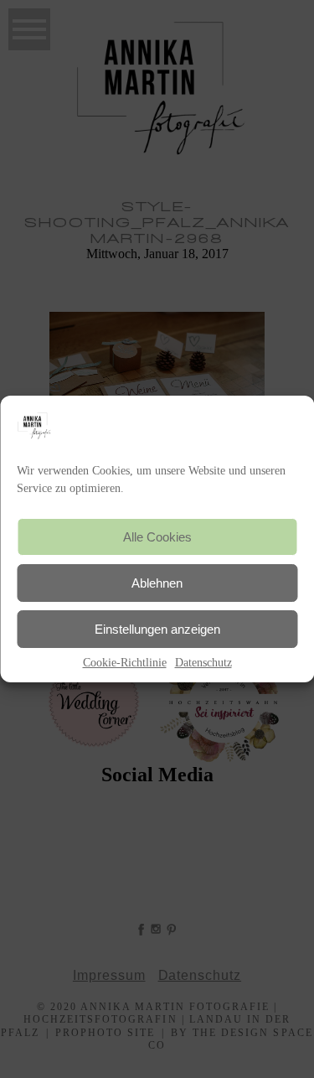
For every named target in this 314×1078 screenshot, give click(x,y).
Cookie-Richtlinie (125, 662)
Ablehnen (157, 583)
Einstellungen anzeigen (157, 629)
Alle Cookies (157, 537)
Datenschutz (203, 662)
